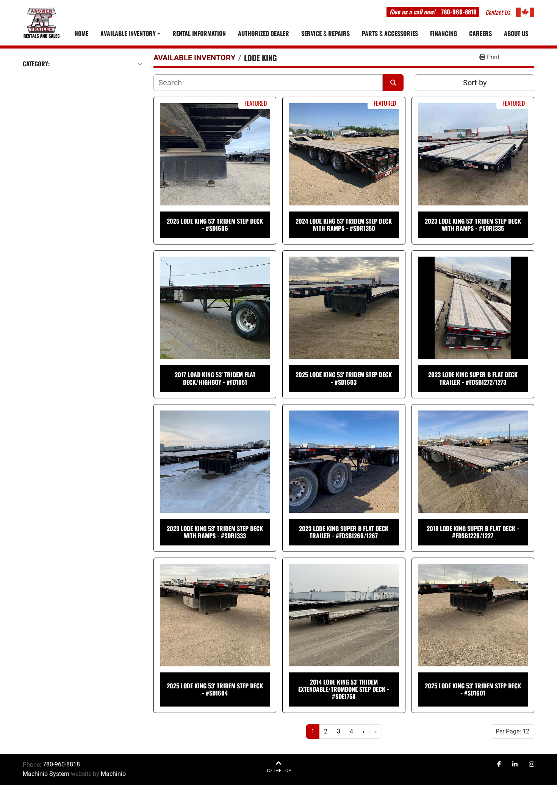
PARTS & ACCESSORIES (390, 33)
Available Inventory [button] (128, 33)
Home (81, 33)
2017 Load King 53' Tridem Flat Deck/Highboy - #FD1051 (215, 378)
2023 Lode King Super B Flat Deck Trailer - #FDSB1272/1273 (473, 378)
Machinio (113, 773)
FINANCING (443, 33)
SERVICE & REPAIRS (325, 33)
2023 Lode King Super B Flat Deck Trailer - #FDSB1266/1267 (343, 532)
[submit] (393, 82)
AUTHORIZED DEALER (263, 33)
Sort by (475, 82)
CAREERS (480, 33)
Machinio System (46, 773)
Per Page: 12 (512, 731)
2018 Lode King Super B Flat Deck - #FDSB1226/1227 (473, 532)
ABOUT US (516, 33)
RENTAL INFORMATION (199, 33)
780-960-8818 (458, 11)
